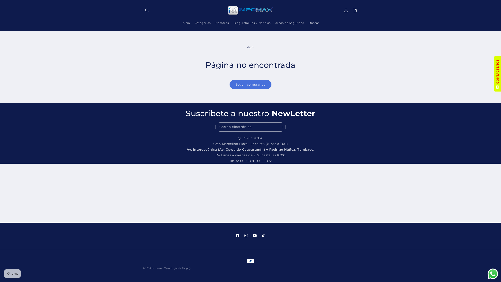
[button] (147, 10)
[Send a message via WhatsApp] (493, 274)
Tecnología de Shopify (177, 268)
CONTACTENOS (497, 72)
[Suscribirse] (281, 127)
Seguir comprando (250, 84)
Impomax (158, 268)
